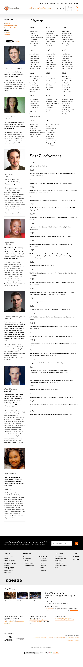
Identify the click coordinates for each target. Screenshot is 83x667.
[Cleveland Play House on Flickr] (15, 581)
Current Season (8, 556)
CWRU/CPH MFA (9, 569)
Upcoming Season (9, 560)
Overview (7, 23)
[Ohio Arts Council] (20, 639)
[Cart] (77, 7)
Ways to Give (58, 556)
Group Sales (7, 572)
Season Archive (8, 562)
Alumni (6, 30)
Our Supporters (59, 563)
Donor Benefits (59, 562)
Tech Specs (50, 637)
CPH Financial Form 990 (73, 637)
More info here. (74, 610)
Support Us (70, 10)
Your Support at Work (60, 558)
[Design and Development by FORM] (41, 648)
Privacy (77, 640)
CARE (26, 560)
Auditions (7, 34)
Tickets (32, 8)
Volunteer (57, 569)
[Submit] (76, 545)
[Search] (78, 10)
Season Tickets (8, 570)
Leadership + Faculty (10, 25)
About (42, 3)
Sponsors (52, 3)
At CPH (25, 562)
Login (76, 3)
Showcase (7, 32)
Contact (70, 3)
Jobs (58, 3)
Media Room (70, 640)
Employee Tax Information (40, 637)
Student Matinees (9, 567)
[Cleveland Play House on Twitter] (10, 581)
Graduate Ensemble (10, 28)
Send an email (49, 608)
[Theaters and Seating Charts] (10, 599)
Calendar (41, 8)
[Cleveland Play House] (11, 8)
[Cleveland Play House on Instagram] (12, 581)
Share (17, 41)
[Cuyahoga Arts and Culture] (8, 639)
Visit (50, 8)
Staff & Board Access (60, 637)
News (46, 3)
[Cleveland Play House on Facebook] (7, 581)
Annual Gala (58, 560)
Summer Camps (29, 563)
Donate (70, 7)
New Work (64, 3)
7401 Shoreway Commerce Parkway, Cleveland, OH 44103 (64, 619)
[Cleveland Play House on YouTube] (18, 581)
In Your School (27, 558)
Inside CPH (7, 558)
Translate (56, 653)
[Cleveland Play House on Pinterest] (21, 581)
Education (59, 8)
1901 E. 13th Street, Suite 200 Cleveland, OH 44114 (39, 620)
